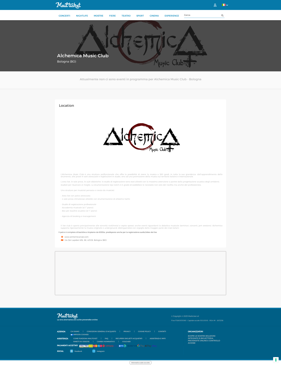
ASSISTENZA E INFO (158, 338)
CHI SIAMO (75, 331)
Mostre (98, 15)
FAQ (106, 338)
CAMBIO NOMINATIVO (106, 341)
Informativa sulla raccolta (140, 363)
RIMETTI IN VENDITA (81, 341)
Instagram (100, 351)
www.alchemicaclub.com (77, 237)
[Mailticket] (68, 5)
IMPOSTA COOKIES (81, 334)
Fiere (112, 15)
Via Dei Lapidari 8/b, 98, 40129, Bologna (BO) (86, 240)
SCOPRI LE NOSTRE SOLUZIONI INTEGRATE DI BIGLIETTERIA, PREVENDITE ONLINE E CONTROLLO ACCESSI (204, 339)
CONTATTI (162, 331)
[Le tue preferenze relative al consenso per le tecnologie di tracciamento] (276, 360)
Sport (140, 15)
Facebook (78, 351)
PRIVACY (127, 331)
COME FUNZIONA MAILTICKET (85, 338)
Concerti (64, 15)
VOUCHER (126, 341)
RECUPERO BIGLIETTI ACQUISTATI (129, 338)
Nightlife (82, 15)
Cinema (154, 15)
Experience (172, 15)
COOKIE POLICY (144, 331)
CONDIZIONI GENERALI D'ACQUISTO (101, 331)
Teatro (126, 15)
